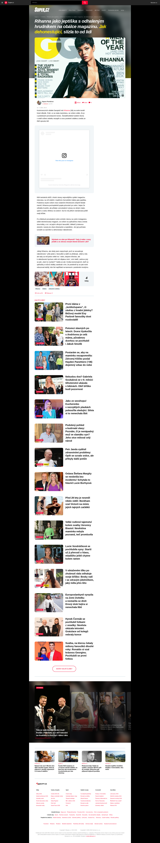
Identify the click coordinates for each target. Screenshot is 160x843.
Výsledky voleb (40, 798)
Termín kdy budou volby (42, 801)
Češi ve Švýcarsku (100, 801)
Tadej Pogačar (54, 801)
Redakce (58, 823)
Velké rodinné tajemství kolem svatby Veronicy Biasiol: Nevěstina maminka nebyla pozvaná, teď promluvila (79, 528)
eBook (79, 102)
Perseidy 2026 (81, 812)
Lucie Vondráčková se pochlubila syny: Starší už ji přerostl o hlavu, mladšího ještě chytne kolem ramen (78, 552)
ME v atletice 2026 (70, 801)
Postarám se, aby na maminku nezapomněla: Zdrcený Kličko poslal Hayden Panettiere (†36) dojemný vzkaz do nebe (78, 358)
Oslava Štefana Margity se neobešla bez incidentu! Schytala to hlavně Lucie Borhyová (78, 478)
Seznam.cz (154, 2)
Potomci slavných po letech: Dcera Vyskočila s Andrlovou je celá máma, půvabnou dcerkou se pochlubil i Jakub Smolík (78, 336)
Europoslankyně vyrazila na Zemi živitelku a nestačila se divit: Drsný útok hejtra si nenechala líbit (79, 601)
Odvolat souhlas (98, 823)
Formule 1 (68, 803)
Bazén (56, 815)
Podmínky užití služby (78, 823)
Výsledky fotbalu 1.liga (71, 796)
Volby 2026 (39, 793)
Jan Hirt (53, 798)
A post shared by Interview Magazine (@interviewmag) (64, 185)
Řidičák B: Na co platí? (116, 801)
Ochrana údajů (89, 823)
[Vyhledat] (85, 2)
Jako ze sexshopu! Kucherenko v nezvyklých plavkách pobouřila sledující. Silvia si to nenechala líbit (79, 407)
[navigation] (2, 2)
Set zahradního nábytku (94, 815)
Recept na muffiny (85, 796)
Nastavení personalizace (110, 823)
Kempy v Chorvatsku (100, 793)
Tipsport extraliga (70, 798)
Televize (89, 10)
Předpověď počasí (71, 812)
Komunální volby (40, 805)
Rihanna (67, 110)
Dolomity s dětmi (99, 805)
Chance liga (69, 793)
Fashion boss (113, 10)
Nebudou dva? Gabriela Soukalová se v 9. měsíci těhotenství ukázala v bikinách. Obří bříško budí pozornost (79, 383)
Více (122, 10)
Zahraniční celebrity (54, 288)
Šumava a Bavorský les (101, 798)
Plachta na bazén (63, 815)
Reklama (52, 823)
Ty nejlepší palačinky (86, 793)
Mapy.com (63, 812)
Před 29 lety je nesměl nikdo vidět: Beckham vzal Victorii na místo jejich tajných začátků (77, 502)
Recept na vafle (84, 803)
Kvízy (104, 10)
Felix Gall (53, 803)
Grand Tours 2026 (55, 805)
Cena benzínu (89, 812)
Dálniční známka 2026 (115, 796)
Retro (97, 10)
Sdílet (85, 102)
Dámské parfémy (76, 817)
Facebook (46, 823)
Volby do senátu (40, 803)
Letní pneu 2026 (114, 793)
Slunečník (78, 815)
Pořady (81, 10)
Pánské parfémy (115, 817)
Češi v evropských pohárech (101, 812)
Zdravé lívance (84, 798)
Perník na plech (84, 805)
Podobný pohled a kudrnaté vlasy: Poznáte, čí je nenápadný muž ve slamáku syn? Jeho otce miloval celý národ (79, 433)
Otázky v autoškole (115, 803)
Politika (72, 10)
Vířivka (110, 815)
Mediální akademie (67, 823)
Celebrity (63, 10)
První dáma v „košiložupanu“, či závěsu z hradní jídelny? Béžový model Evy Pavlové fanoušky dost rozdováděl (79, 312)
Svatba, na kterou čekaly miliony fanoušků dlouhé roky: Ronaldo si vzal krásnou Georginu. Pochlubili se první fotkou (79, 651)
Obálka (44, 288)
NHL (67, 805)
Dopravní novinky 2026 (116, 798)
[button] (80, 67)
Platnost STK (113, 805)
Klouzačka (84, 815)
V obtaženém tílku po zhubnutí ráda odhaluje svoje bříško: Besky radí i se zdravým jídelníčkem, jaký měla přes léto (79, 576)
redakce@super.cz (90, 836)
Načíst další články (64, 669)
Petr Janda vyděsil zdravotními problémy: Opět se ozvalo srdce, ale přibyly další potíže (79, 454)
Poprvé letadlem (99, 796)
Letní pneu (84, 817)
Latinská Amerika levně (101, 803)
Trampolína (72, 815)
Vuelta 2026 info (55, 793)
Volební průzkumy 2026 (42, 796)
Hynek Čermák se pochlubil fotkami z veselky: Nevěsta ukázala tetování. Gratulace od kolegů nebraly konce (76, 626)
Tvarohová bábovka (86, 801)
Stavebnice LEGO (66, 817)
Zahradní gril (105, 815)
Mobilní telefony (57, 817)
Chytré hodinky (105, 817)
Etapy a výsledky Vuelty (57, 796)
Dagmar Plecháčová (47, 101)
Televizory (98, 817)
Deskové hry (91, 817)
